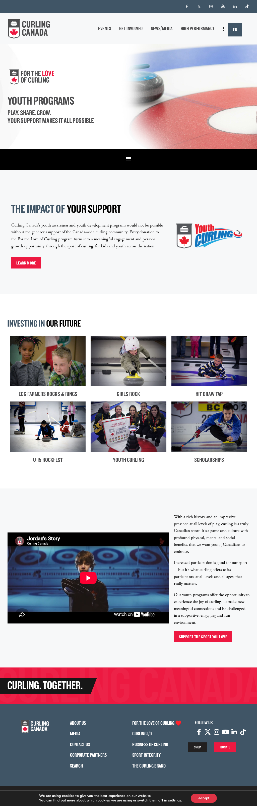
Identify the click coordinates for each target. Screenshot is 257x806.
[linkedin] (235, 6)
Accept (203, 798)
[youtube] (223, 6)
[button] (128, 158)
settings (174, 800)
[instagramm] (211, 6)
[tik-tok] (247, 6)
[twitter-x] (199, 6)
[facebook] (187, 6)
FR (235, 29)
